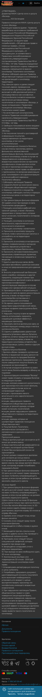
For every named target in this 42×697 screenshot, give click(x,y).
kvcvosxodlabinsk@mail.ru (29, 684)
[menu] (18, 3)
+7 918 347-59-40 (14, 681)
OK (11, 663)
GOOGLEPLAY (33, 663)
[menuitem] (19, 3)
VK (5, 663)
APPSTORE (28, 663)
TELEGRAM (17, 663)
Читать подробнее (25, 694)
